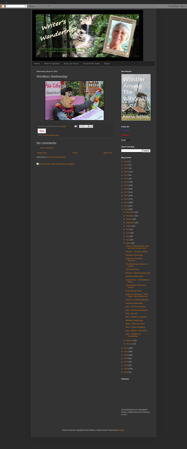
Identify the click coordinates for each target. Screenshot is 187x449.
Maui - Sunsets (131, 314)
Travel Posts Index (91, 63)
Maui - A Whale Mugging (135, 327)
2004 (126, 372)
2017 (126, 192)
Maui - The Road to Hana (136, 307)
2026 (126, 161)
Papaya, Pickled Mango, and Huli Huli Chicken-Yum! (137, 247)
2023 (126, 172)
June (128, 233)
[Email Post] (76, 126)
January (129, 344)
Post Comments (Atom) (56, 157)
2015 (126, 199)
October (129, 219)
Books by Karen (71, 63)
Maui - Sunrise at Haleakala (137, 310)
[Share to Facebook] (88, 126)
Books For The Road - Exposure (134, 259)
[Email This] (80, 126)
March (128, 243)
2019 (126, 185)
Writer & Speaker (52, 63)
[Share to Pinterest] (91, 126)
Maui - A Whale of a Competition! (133, 335)
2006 (126, 365)
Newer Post (41, 153)
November (130, 216)
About (107, 63)
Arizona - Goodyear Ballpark (137, 300)
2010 (126, 352)
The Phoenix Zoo (132, 269)
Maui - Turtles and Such (135, 324)
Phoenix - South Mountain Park (138, 273)
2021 (126, 179)
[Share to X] (86, 126)
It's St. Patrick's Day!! (134, 291)
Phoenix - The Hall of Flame (137, 252)
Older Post (107, 153)
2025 (126, 165)
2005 (126, 369)
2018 (126, 189)
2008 (126, 358)
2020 (126, 182)
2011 (126, 348)
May (128, 236)
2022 (126, 175)
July (128, 229)
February (130, 340)
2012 (126, 209)
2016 (126, 196)
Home (37, 63)
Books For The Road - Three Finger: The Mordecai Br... (137, 295)
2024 (126, 168)
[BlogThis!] (83, 126)
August (129, 226)
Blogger (121, 430)
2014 (126, 202)
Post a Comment (46, 148)
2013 (126, 206)
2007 (126, 362)
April (128, 240)
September (130, 223)
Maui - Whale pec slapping (136, 317)
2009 (126, 355)
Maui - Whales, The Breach (136, 331)
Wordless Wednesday (51, 135)
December (130, 212)
